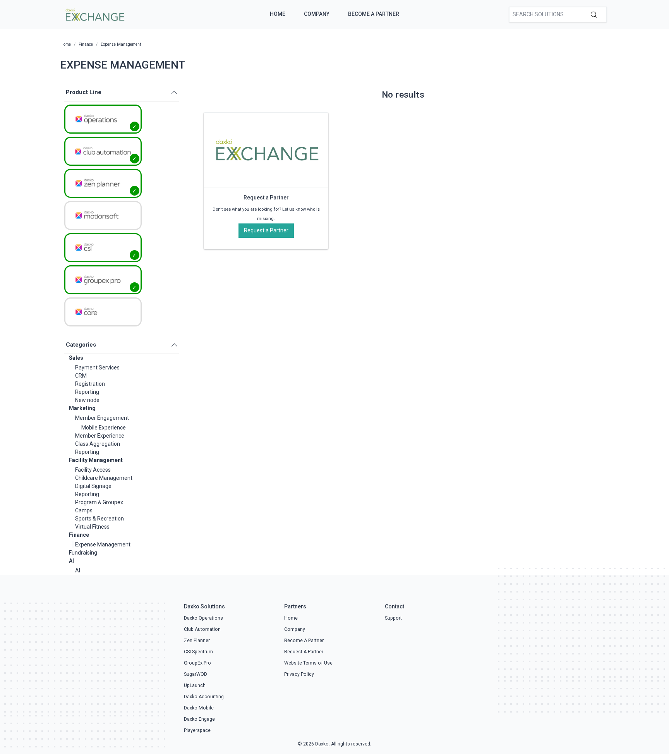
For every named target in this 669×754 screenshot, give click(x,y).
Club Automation (202, 629)
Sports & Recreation (99, 518)
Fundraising (83, 553)
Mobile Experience (103, 427)
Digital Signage (93, 486)
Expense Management (102, 544)
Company (316, 14)
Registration (90, 384)
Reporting (87, 392)
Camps (84, 510)
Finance (79, 535)
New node (87, 400)
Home (277, 14)
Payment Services (97, 367)
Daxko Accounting (204, 696)
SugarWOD (195, 674)
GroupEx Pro (197, 663)
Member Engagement (102, 418)
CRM (81, 376)
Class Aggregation (97, 444)
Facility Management (96, 460)
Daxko (322, 744)
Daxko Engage (199, 719)
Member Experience (99, 436)
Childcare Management (103, 478)
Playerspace (197, 730)
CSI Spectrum (198, 651)
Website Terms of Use (308, 663)
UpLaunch (195, 685)
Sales (76, 358)
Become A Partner (373, 14)
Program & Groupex (99, 502)
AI (71, 561)
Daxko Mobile (199, 708)
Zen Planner (197, 640)
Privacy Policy (299, 674)
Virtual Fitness (92, 527)
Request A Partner (303, 651)
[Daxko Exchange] (94, 14)
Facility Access (93, 470)
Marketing (82, 408)
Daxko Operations (203, 618)
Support (393, 618)
